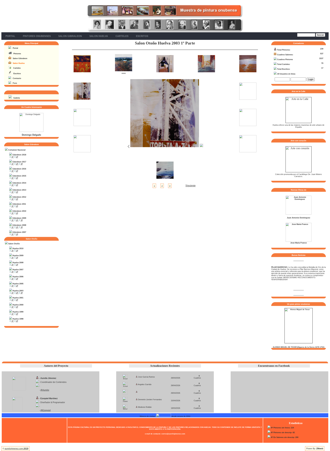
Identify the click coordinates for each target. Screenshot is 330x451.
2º (17, 157)
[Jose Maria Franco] (298, 241)
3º (21, 164)
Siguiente (190, 185)
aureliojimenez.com (16, 448)
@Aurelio (44, 390)
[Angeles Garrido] (125, 383)
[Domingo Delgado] (31, 131)
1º (12, 157)
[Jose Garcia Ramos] (125, 375)
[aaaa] (123, 70)
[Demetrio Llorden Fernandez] (125, 398)
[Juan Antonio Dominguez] (298, 214)
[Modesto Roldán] (125, 406)
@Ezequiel (45, 410)
